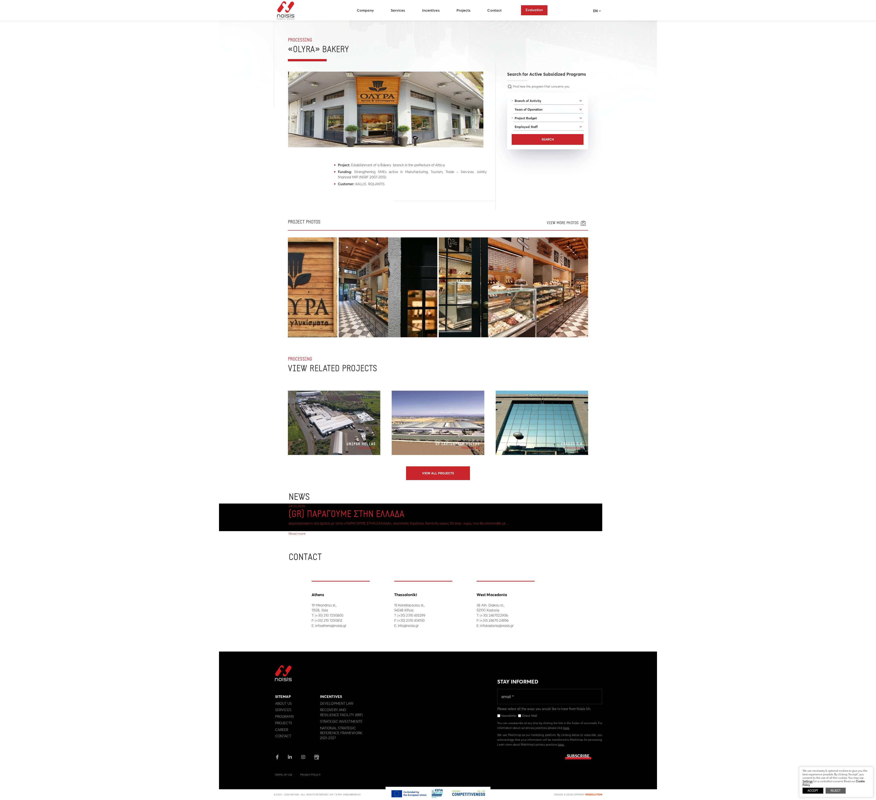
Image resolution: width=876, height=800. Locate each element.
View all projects (438, 473)
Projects (463, 10)
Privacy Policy (310, 774)
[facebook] (277, 757)
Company (365, 10)
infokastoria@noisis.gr (497, 625)
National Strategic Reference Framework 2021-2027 (341, 733)
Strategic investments (341, 721)
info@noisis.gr (408, 625)
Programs (284, 716)
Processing (300, 40)
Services (398, 10)
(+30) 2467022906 (494, 615)
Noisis (286, 10)
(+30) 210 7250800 (329, 615)
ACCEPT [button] (813, 790)
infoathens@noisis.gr (330, 625)
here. (561, 744)
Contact (494, 10)
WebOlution (593, 794)
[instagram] (303, 757)
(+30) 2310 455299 (411, 615)
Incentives (431, 10)
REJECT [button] (836, 790)
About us (283, 703)
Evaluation (534, 10)
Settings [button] (808, 781)
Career (281, 729)
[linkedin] (290, 757)
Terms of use (283, 774)
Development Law (337, 703)
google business (316, 757)
